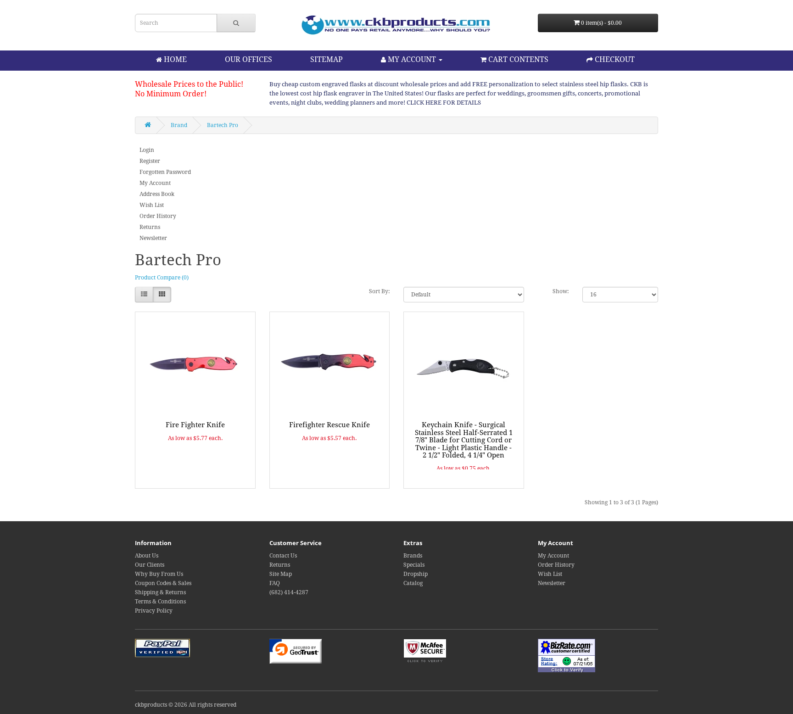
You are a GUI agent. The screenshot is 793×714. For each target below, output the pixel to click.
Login (147, 150)
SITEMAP (326, 59)
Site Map (280, 574)
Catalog (413, 583)
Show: (561, 291)
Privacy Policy (154, 611)
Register (150, 161)
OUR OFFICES (248, 59)
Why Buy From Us (159, 574)
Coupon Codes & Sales (163, 583)
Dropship (415, 574)
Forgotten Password (165, 172)
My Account (155, 183)
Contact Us (283, 555)
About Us (146, 555)
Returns (150, 227)
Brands (412, 555)
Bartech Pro (222, 125)
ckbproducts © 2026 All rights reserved (185, 705)
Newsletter (153, 238)
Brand (179, 125)
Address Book (157, 194)
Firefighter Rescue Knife (329, 425)
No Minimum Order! (171, 93)
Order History (158, 216)
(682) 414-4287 (288, 592)
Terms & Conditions (160, 601)
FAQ (274, 583)
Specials (413, 565)
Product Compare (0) (162, 277)
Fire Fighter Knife (195, 425)
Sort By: (379, 291)
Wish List (152, 205)
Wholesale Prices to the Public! (189, 84)
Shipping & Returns (160, 592)
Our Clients (149, 565)
